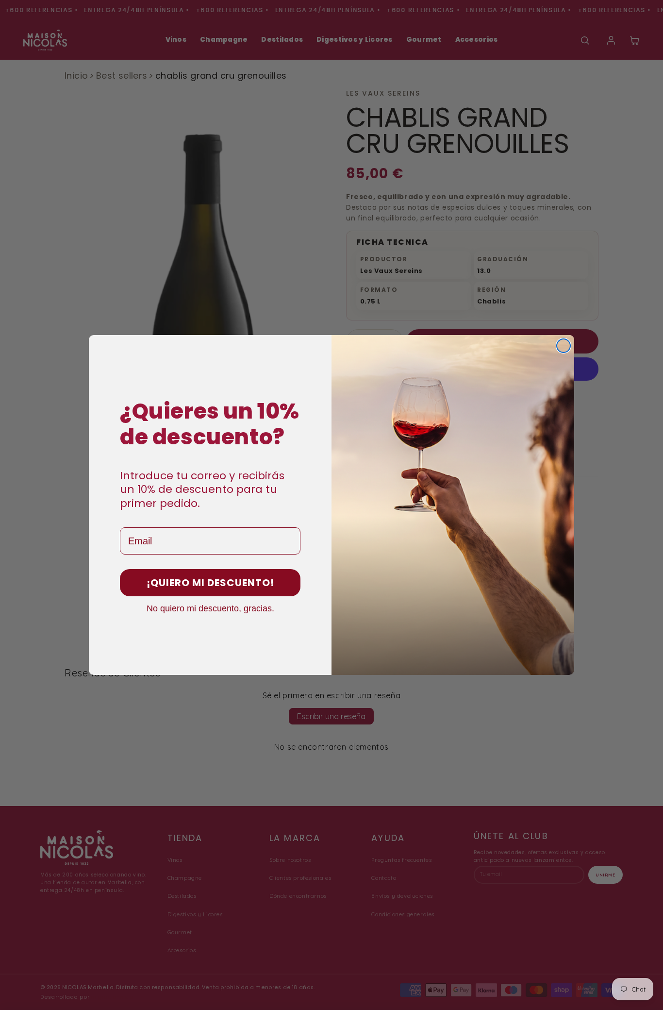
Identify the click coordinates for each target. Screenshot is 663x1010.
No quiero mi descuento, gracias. (210, 608)
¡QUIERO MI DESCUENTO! (210, 582)
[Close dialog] (563, 346)
